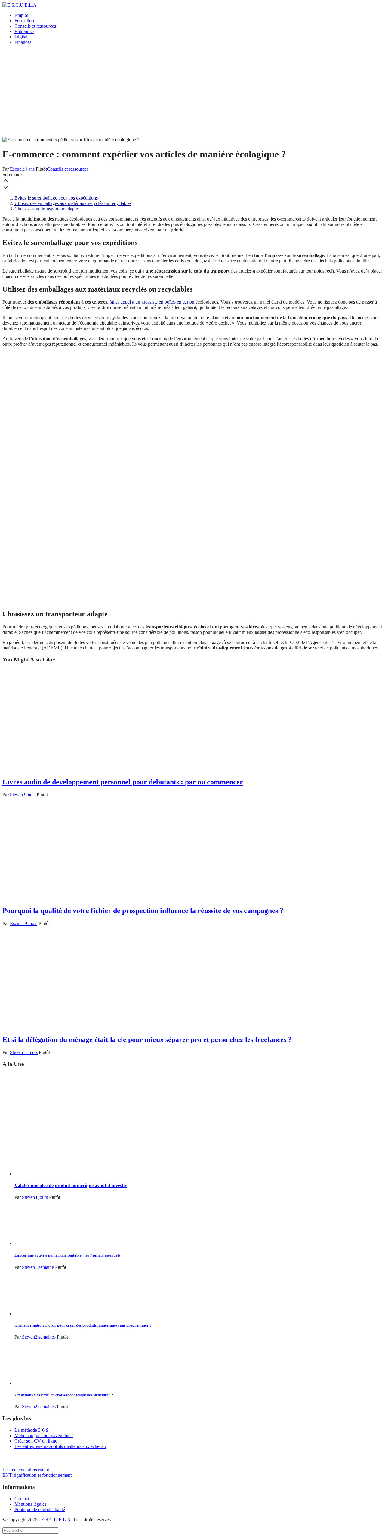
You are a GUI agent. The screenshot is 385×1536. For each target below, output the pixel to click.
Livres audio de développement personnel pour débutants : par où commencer (122, 782)
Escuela (17, 169)
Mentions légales (30, 1504)
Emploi (21, 15)
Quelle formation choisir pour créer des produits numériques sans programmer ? (83, 1325)
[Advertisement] (192, 92)
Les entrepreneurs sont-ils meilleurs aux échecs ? (60, 1446)
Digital (20, 36)
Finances (22, 42)
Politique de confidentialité (39, 1509)
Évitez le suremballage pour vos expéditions (56, 197)
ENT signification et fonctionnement (37, 1475)
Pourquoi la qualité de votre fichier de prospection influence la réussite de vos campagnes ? (142, 911)
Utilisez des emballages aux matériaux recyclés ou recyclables (72, 203)
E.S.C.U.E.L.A (56, 1519)
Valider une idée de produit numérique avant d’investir (70, 1185)
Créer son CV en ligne (35, 1440)
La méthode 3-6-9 (31, 1430)
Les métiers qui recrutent (25, 1469)
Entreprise (24, 31)
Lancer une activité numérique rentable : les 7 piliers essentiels (67, 1255)
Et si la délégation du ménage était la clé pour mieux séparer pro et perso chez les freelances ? (147, 1039)
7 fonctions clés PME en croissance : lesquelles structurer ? (63, 1395)
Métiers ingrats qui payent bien (43, 1435)
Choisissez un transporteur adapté (46, 208)
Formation (24, 20)
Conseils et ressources (35, 26)
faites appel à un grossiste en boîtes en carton (151, 301)
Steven (16, 794)
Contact (21, 1498)
